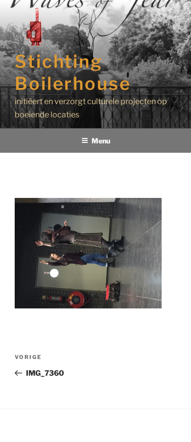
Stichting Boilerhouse (73, 72)
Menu (101, 141)
